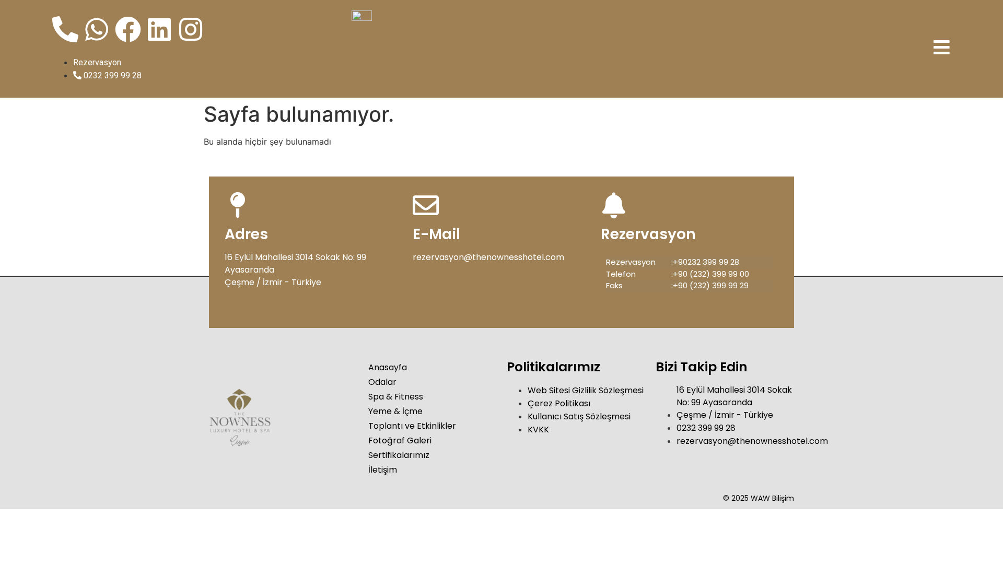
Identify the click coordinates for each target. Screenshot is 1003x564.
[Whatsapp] (97, 29)
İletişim (382, 470)
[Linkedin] (159, 29)
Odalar (382, 382)
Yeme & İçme (395, 411)
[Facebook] (128, 29)
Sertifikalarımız (398, 455)
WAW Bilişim (772, 498)
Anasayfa (387, 367)
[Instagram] (191, 29)
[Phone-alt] (65, 29)
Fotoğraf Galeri (399, 440)
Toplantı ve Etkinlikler (412, 426)
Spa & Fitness (395, 397)
